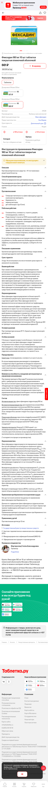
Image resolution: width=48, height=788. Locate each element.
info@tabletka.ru (7, 725)
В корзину (36, 66)
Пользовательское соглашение (8, 704)
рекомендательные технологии (25, 765)
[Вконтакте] (4, 682)
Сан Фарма (42, 120)
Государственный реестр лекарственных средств (21, 528)
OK (22, 774)
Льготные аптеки (30, 723)
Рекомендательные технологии (9, 718)
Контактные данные (31, 701)
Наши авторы (29, 719)
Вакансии (27, 707)
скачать (43, 7)
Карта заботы (29, 710)
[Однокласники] (9, 682)
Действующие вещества (10, 737)
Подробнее (15, 552)
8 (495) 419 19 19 (7, 728)
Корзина (24, 786)
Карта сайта (6, 722)
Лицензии (28, 704)
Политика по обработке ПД (11, 708)
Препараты (6, 734)
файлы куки (8, 767)
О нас (26, 698)
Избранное (33, 786)
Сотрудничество (30, 716)
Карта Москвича (30, 713)
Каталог (14, 786)
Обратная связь (7, 731)
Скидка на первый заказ (10, 740)
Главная (5, 786)
